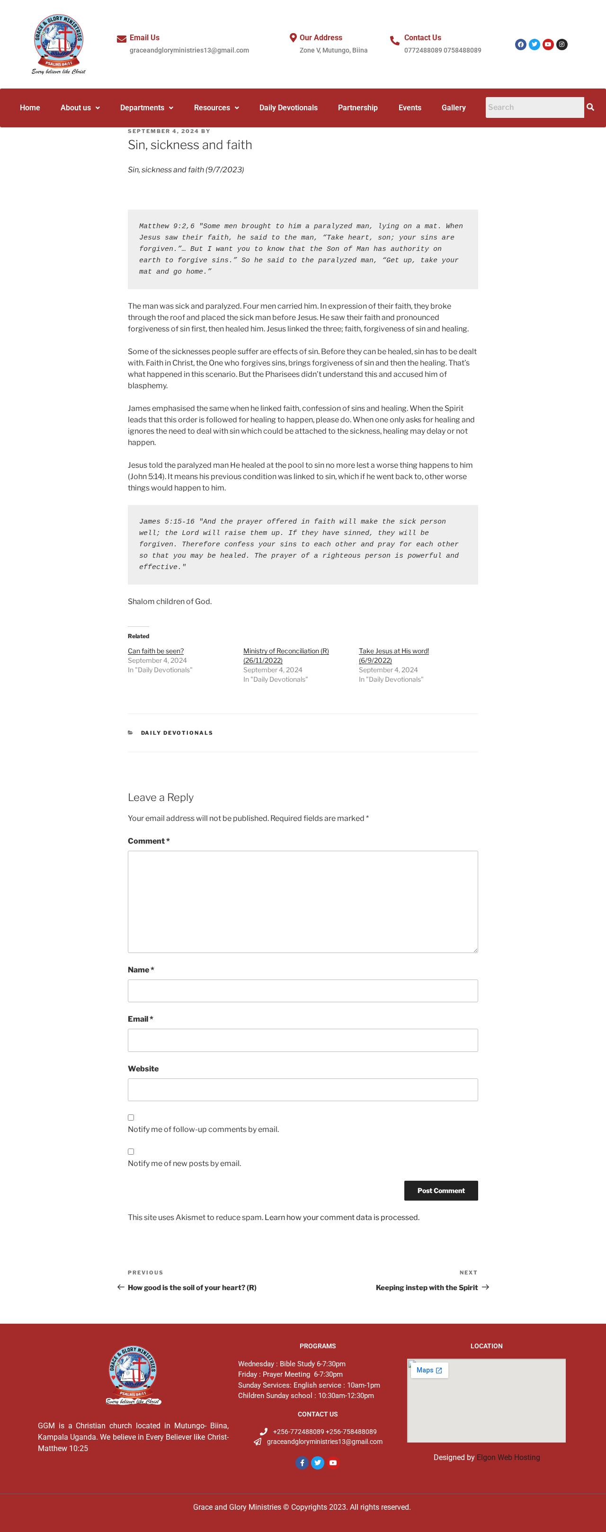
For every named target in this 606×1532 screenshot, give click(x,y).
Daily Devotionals (288, 107)
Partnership (358, 107)
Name (141, 969)
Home (30, 107)
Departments (142, 107)
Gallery (454, 107)
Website (143, 1068)
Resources (212, 107)
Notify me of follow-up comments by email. (203, 1129)
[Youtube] (548, 44)
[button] (80, 108)
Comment (149, 841)
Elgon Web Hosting (508, 1457)
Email (140, 1019)
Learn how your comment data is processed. (342, 1217)
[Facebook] (520, 44)
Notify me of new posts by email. (184, 1163)
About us (76, 107)
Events (410, 107)
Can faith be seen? (156, 651)
